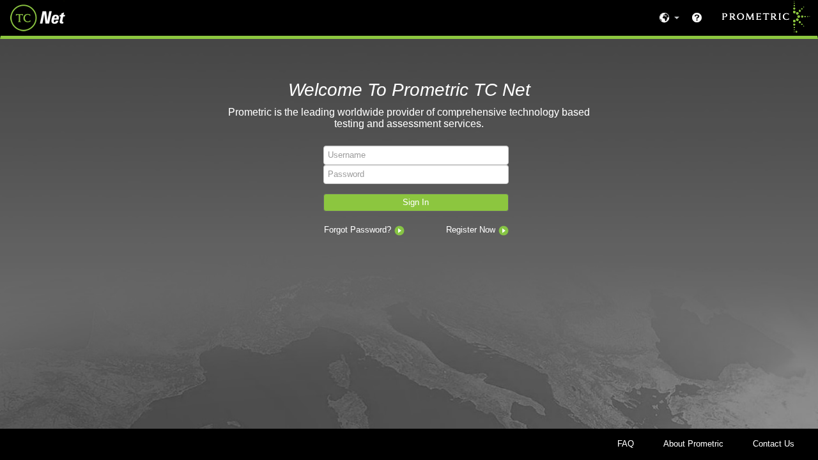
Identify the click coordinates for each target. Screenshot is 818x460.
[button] (416, 203)
